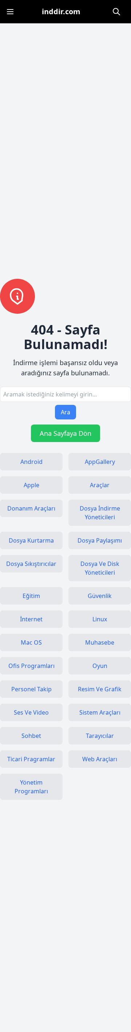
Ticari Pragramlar (31, 759)
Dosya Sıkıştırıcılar (31, 564)
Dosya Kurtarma (31, 540)
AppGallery (100, 462)
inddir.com (61, 11)
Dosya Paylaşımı (100, 540)
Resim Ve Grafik (100, 689)
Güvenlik (100, 596)
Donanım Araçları (31, 508)
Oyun (99, 666)
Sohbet (31, 736)
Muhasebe (99, 642)
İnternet (31, 619)
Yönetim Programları (31, 786)
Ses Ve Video (31, 712)
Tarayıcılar (100, 736)
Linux (99, 619)
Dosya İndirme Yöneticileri (100, 512)
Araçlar (100, 485)
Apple (31, 485)
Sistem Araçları (99, 712)
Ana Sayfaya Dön (65, 433)
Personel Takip (31, 689)
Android (31, 462)
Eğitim (31, 596)
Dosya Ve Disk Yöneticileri (99, 568)
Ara (65, 412)
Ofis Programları (31, 666)
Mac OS (31, 642)
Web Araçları (99, 759)
